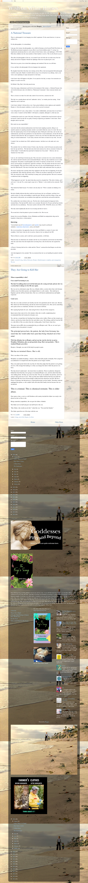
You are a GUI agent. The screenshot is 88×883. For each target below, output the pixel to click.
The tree (13, 262)
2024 (14, 489)
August (16, 457)
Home (12, 22)
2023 (14, 492)
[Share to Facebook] (29, 257)
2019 (14, 502)
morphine (48, 260)
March (16, 479)
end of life (21, 417)
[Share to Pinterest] (30, 257)
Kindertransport (42, 260)
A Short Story (17, 464)
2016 (14, 509)
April (15, 476)
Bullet (63, 666)
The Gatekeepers (18, 466)
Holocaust (29, 260)
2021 (14, 497)
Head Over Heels (66, 634)
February (16, 481)
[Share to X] (27, 257)
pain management (56, 260)
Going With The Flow (67, 655)
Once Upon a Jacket (19, 461)
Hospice (35, 260)
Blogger (47, 722)
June (15, 471)
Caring (16, 417)
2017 (14, 507)
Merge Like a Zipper (16, 613)
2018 (14, 504)
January (16, 484)
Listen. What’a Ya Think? (20, 459)
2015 (14, 512)
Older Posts (59, 422)
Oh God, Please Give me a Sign (69, 611)
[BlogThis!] (26, 257)
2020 (14, 499)
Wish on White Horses (33, 8)
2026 (14, 454)
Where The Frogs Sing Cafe (22, 22)
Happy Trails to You (67, 644)
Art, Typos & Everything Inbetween (68, 699)
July (15, 469)
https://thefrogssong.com (40, 610)
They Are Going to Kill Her (24, 269)
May (15, 474)
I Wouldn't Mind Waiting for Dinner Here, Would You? (20, 615)
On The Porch (14, 618)
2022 (14, 494)
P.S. (63, 688)
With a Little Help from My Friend (19, 621)
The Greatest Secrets (67, 677)
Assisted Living (19, 260)
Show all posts (47, 26)
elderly (25, 260)
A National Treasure (21, 32)
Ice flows (31, 417)
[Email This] (25, 257)
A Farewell (13, 610)
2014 (14, 514)
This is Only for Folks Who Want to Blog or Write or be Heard (69, 623)
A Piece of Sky (66, 709)
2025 (14, 487)
